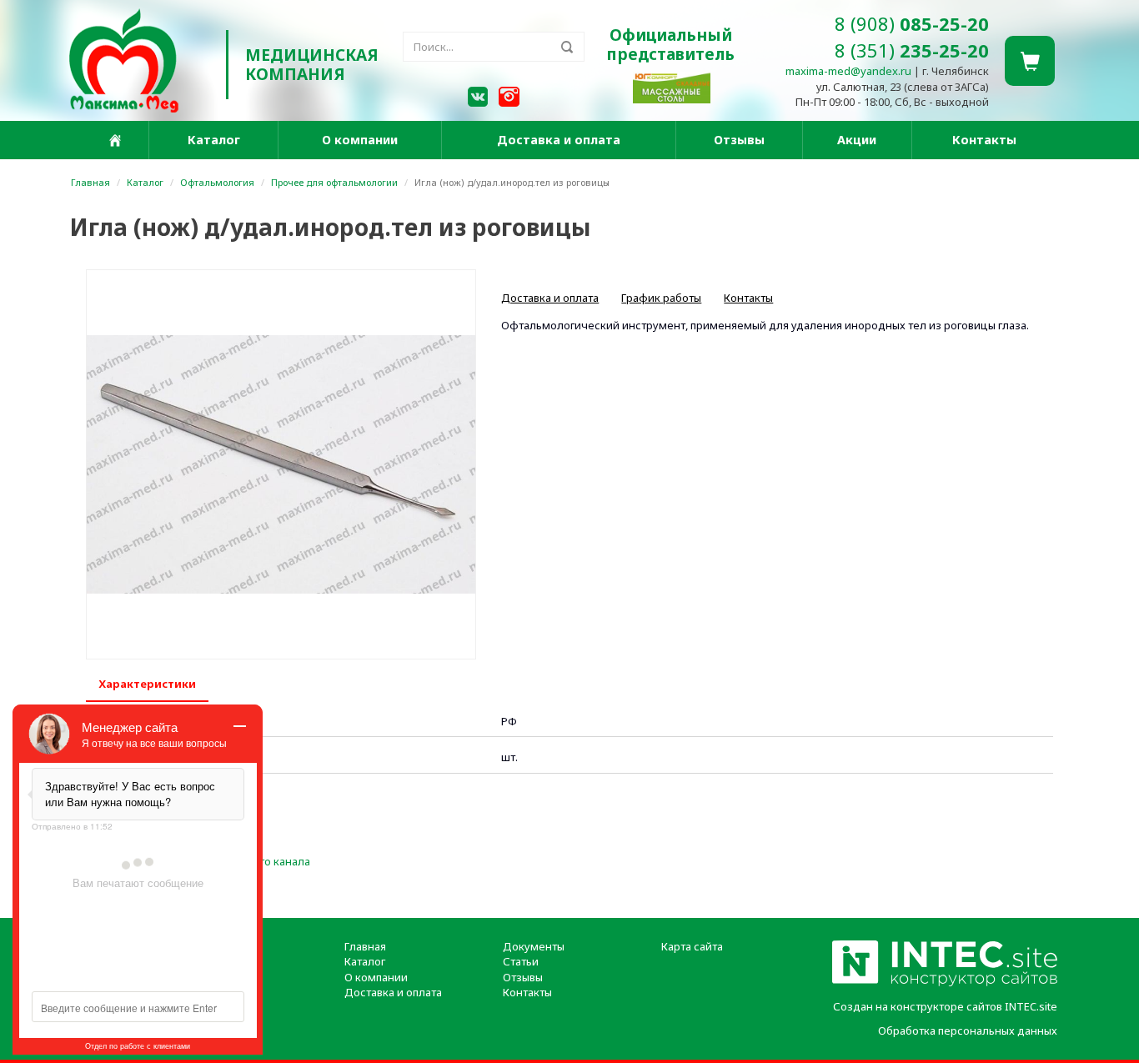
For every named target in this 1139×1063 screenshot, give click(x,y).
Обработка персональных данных (967, 1030)
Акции (856, 140)
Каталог (214, 140)
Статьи (521, 961)
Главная (90, 182)
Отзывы (739, 140)
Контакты (984, 140)
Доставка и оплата (558, 140)
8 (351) (912, 50)
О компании (360, 140)
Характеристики (147, 683)
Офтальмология (217, 182)
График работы (661, 297)
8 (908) (912, 23)
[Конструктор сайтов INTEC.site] (944, 982)
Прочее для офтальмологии (334, 182)
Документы (533, 946)
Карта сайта (692, 946)
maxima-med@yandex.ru (848, 70)
